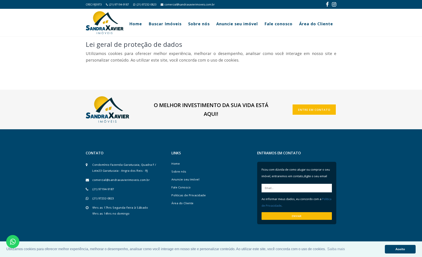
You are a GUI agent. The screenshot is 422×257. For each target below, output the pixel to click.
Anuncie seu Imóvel (185, 179)
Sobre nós (199, 23)
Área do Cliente (316, 23)
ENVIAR (297, 216)
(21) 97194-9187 (119, 4)
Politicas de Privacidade (188, 195)
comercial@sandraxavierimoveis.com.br (189, 4)
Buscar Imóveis (165, 23)
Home (135, 23)
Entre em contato (314, 110)
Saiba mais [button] (336, 249)
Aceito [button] (400, 249)
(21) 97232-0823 (146, 4)
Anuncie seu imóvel (237, 23)
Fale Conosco (181, 187)
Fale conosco (278, 23)
